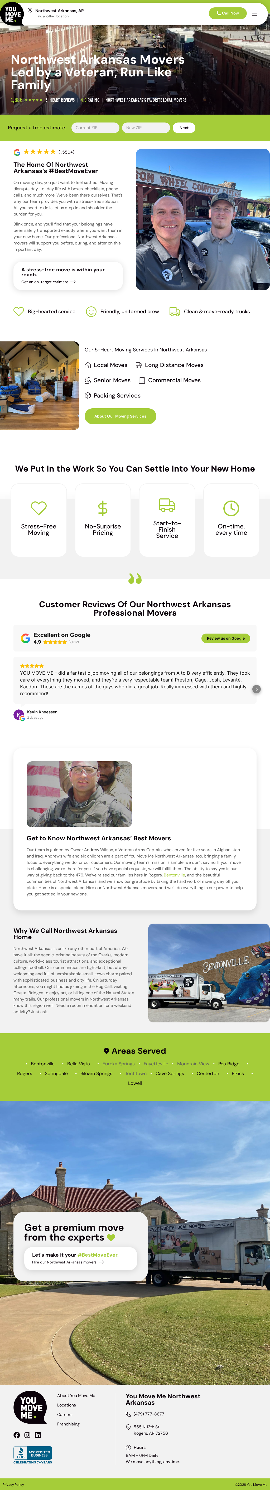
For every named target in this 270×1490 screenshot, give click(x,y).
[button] (13, 689)
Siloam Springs (96, 1073)
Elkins (238, 1073)
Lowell (135, 1083)
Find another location (52, 16)
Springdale (56, 1073)
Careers (65, 1414)
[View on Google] (18, 714)
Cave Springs (170, 1073)
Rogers (24, 1073)
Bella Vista (78, 1064)
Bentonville (174, 875)
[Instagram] (27, 1435)
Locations (66, 1405)
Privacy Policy (13, 1484)
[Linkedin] (38, 1435)
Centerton (208, 1073)
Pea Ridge (228, 1064)
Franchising (68, 1424)
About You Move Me (76, 1395)
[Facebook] (16, 1435)
